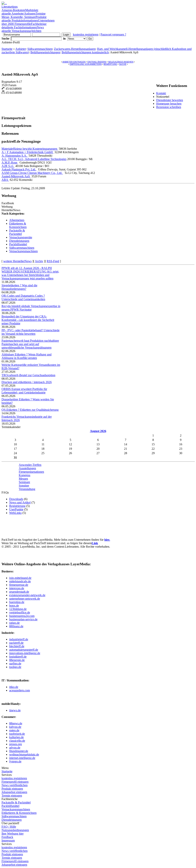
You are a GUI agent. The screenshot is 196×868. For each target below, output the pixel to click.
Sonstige (24, 485)
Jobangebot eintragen (14, 792)
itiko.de (13, 687)
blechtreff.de (16, 646)
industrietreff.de (18, 639)
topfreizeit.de (17, 733)
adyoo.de (14, 747)
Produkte (24, 18)
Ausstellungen (27, 468)
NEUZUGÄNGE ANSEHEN (120, 62)
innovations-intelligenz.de (24, 653)
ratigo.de (14, 622)
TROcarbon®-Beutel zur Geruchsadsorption (28, 375)
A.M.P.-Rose (10, 162)
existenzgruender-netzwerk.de (27, 595)
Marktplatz (20, 11)
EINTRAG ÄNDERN (96, 62)
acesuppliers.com (19, 690)
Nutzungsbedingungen (15, 830)
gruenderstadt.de (19, 591)
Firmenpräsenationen (31, 471)
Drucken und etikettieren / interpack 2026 (27, 382)
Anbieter (20, 48)
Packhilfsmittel (18, 244)
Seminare (24, 482)
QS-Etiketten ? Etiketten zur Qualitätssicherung (30, 409)
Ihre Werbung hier (13, 833)
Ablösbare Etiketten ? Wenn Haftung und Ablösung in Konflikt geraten (26, 356)
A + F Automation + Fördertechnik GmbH (28, 152)
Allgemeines (16, 220)
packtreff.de (16, 642)
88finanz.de (16, 626)
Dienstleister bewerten (169, 100)
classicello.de (17, 740)
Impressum (8, 840)
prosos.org (15, 744)
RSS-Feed (53, 261)
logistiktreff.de (18, 656)
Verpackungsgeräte (20, 237)
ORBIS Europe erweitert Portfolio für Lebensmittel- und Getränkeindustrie (24, 390)
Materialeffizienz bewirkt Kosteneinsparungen (30, 148)
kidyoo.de (15, 726)
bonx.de (14, 605)
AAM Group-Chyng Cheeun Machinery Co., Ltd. (32, 172)
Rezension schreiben (168, 107)
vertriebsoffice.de (19, 612)
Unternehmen (28, 22)
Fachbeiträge (24, 25)
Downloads (16, 499)
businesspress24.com (21, 616)
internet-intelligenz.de (22, 758)
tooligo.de (15, 667)
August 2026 (98, 431)
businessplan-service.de (23, 619)
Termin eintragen (12, 795)
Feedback (7, 837)
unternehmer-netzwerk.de (24, 598)
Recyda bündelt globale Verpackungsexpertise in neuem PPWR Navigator (31, 307)
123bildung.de (18, 609)
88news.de (15, 723)
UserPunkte (16, 509)
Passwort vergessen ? (113, 34)
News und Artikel (20, 502)
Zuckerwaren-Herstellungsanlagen (75, 48)
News (23, 29)
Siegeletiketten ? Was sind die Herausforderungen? (19, 287)
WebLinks (15, 512)
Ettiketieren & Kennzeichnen (18, 225)
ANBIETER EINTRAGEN (74, 62)
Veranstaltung (27, 489)
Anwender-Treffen (30, 464)
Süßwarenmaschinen (39, 48)
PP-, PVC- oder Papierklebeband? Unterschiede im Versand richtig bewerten (31, 332)
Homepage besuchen (168, 103)
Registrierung (17, 506)
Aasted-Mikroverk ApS (16, 176)
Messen (23, 478)
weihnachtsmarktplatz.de (24, 754)
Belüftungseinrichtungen (45, 52)
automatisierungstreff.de (23, 649)
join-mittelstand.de (20, 577)
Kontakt (161, 93)
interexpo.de (16, 588)
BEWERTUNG (110, 64)
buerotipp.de (16, 602)
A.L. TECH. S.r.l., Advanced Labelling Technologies (34, 159)
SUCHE (122, 64)
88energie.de (17, 660)
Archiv (39, 261)
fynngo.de (15, 761)
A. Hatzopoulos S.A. (15, 155)
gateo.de (14, 730)
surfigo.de (15, 663)
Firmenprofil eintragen (15, 781)
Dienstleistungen (19, 240)
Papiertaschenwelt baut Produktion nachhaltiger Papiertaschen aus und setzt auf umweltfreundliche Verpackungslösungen (30, 344)
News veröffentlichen (15, 785)
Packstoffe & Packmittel (17, 232)
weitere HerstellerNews (17, 261)
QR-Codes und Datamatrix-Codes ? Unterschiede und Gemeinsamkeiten (23, 297)
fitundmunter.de (18, 751)
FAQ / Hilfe (9, 826)
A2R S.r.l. (8, 166)
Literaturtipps (13, 8)
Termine (24, 15)
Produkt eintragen (12, 788)
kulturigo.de (16, 737)
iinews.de (15, 710)
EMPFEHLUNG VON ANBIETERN (86, 64)
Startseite (7, 48)
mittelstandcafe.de (20, 581)
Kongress (24, 475)
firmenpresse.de (18, 584)
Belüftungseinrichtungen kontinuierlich (85, 52)
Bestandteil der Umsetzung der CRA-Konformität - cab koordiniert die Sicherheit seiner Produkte (28, 320)
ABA (5, 179)
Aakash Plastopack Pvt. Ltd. (19, 169)
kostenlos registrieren (85, 34)
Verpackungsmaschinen (23, 251)
